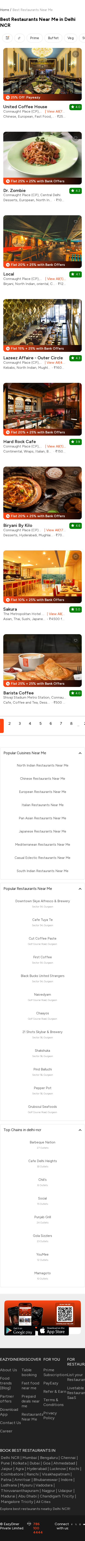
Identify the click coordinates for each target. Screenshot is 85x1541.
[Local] (42, 252)
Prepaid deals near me (31, 1401)
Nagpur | (49, 1490)
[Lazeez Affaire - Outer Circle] (42, 336)
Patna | (7, 1479)
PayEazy (50, 1383)
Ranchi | (34, 1474)
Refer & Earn (54, 1391)
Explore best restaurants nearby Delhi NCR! (35, 1509)
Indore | (68, 1479)
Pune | (6, 1463)
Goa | (48, 1463)
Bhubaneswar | (47, 1479)
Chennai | (69, 1457)
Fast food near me (30, 1385)
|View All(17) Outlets (54, 530)
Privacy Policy (50, 1415)
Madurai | (9, 1496)
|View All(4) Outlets (54, 362)
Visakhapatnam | (57, 1474)
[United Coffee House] (42, 85)
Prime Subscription (55, 1372)
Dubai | (36, 1463)
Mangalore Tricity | (18, 1501)
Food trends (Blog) (6, 1383)
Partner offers (7, 1399)
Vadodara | (45, 1485)
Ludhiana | (10, 1485)
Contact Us (10, 1422)
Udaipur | (66, 1490)
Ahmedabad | (65, 1463)
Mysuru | (27, 1485)
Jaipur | (7, 1468)
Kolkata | (21, 1463)
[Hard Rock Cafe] (42, 420)
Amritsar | (23, 1479)
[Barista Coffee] (42, 671)
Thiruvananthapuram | (21, 1490)
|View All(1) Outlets (54, 279)
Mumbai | (30, 1457)
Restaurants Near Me (32, 1417)
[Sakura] (42, 587)
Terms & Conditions (53, 1402)
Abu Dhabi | (28, 1496)
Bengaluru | (50, 1457)
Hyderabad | (38, 1468)
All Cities (43, 1502)
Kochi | (75, 1468)
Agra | (20, 1468)
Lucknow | (59, 1468)
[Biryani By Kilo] (42, 503)
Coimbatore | (13, 1474)
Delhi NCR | (11, 1457)
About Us (8, 1370)
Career (6, 1431)
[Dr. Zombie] (42, 168)
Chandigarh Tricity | (58, 1496)
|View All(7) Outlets (54, 111)
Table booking (29, 1372)
